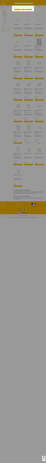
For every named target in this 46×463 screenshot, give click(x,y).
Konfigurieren (23, 9)
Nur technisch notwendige (18, 9)
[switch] (43, 460)
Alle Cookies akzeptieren (29, 9)
